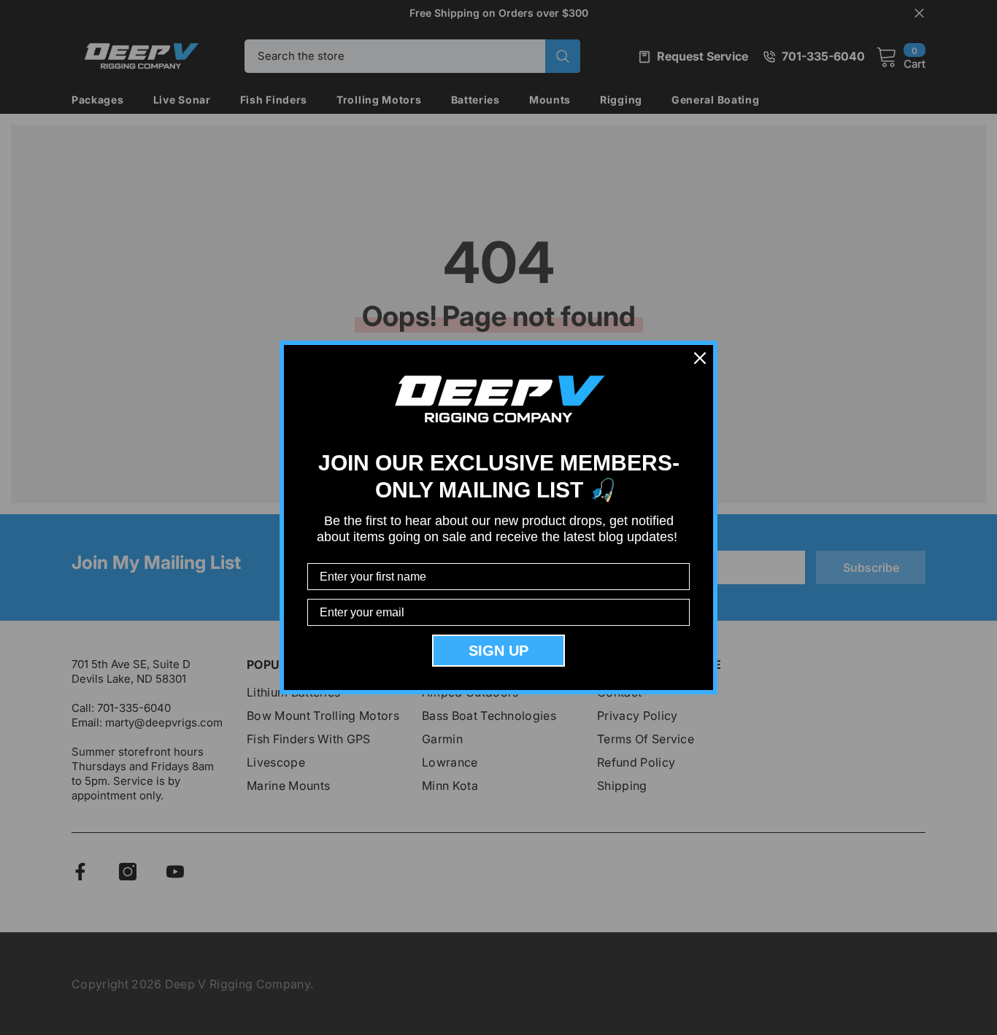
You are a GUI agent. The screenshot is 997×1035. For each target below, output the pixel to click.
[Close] (699, 358)
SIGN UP (498, 651)
